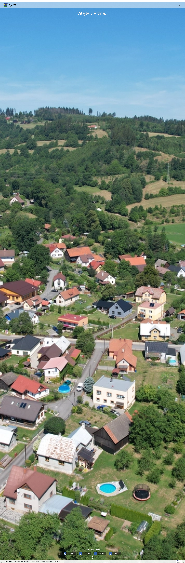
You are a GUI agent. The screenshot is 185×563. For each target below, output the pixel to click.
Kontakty (71, 553)
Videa (116, 553)
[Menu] (182, 5)
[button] (92, 557)
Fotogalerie (101, 553)
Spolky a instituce (86, 553)
